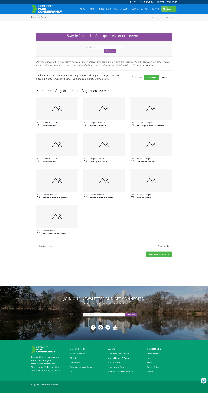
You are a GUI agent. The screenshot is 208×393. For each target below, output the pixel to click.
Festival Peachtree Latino (54, 233)
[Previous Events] (37, 90)
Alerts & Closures (77, 353)
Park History (114, 362)
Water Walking (49, 125)
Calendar (150, 2)
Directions (74, 358)
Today (50, 90)
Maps (161, 2)
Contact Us (75, 362)
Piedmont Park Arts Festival (55, 197)
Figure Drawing (144, 197)
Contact (173, 2)
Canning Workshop (98, 161)
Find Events (151, 77)
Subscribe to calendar (158, 254)
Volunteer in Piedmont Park (120, 371)
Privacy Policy (153, 367)
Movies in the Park (98, 125)
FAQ (71, 371)
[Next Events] (42, 90)
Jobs (149, 358)
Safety (150, 371)
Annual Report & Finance (119, 358)
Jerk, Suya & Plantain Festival (150, 125)
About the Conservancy (118, 353)
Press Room (152, 353)
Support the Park (116, 367)
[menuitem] (136, 2)
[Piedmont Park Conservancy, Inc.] (46, 9)
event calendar (145, 65)
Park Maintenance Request (82, 367)
